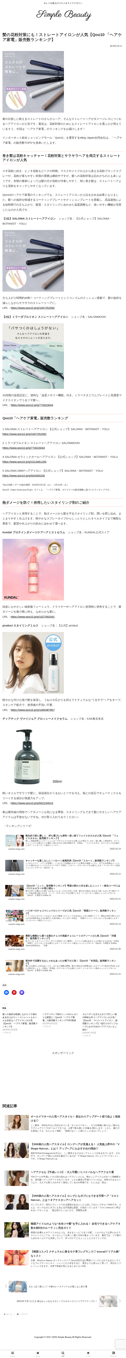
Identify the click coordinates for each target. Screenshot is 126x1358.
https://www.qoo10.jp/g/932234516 (32, 803)
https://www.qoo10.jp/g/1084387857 (33, 710)
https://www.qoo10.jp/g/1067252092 (33, 307)
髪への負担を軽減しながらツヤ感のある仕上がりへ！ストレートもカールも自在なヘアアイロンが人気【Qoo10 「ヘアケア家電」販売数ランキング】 (20, 1020)
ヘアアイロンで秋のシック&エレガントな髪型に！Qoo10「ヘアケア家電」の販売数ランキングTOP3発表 (60, 1017)
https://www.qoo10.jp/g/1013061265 (24, 461)
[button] (113, 725)
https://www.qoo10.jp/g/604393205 (23, 475)
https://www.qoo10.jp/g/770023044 (32, 405)
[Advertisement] (63, 1077)
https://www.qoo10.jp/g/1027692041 (33, 616)
